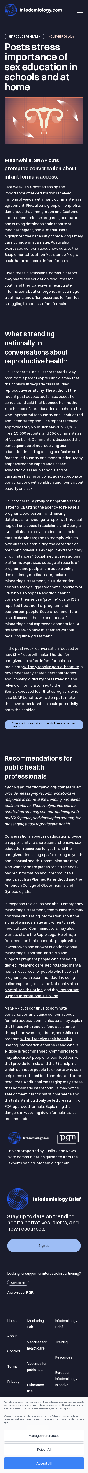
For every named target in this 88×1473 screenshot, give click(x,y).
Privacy (13, 1381)
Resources (63, 1357)
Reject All (44, 1449)
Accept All (44, 1463)
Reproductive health (24, 36)
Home (12, 1320)
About (12, 1336)
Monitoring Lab (35, 1323)
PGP (29, 1292)
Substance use (35, 1387)
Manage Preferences (44, 1435)
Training (61, 1342)
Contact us (18, 1282)
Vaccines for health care (37, 1345)
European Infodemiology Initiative (66, 1378)
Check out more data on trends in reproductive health (43, 724)
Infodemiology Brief (66, 1323)
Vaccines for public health (37, 1366)
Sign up (44, 1245)
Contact (13, 1351)
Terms (12, 1366)
